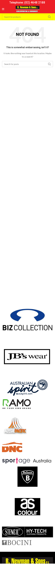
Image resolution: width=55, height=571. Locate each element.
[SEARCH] (49, 17)
